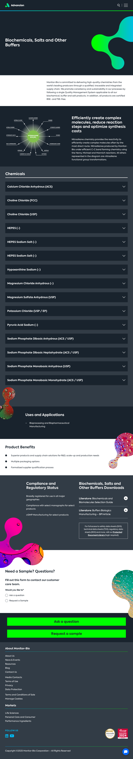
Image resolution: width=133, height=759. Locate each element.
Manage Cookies (14, 698)
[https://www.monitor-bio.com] (14, 5)
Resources (10, 664)
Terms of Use (11, 681)
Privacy (9, 685)
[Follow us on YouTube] (12, 736)
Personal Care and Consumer (20, 717)
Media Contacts (13, 677)
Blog (7, 668)
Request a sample (66, 633)
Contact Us (11, 672)
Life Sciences (12, 713)
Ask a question (66, 621)
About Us (9, 656)
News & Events (12, 660)
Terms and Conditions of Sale (20, 694)
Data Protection (13, 689)
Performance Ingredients (18, 721)
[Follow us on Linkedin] (6, 737)
